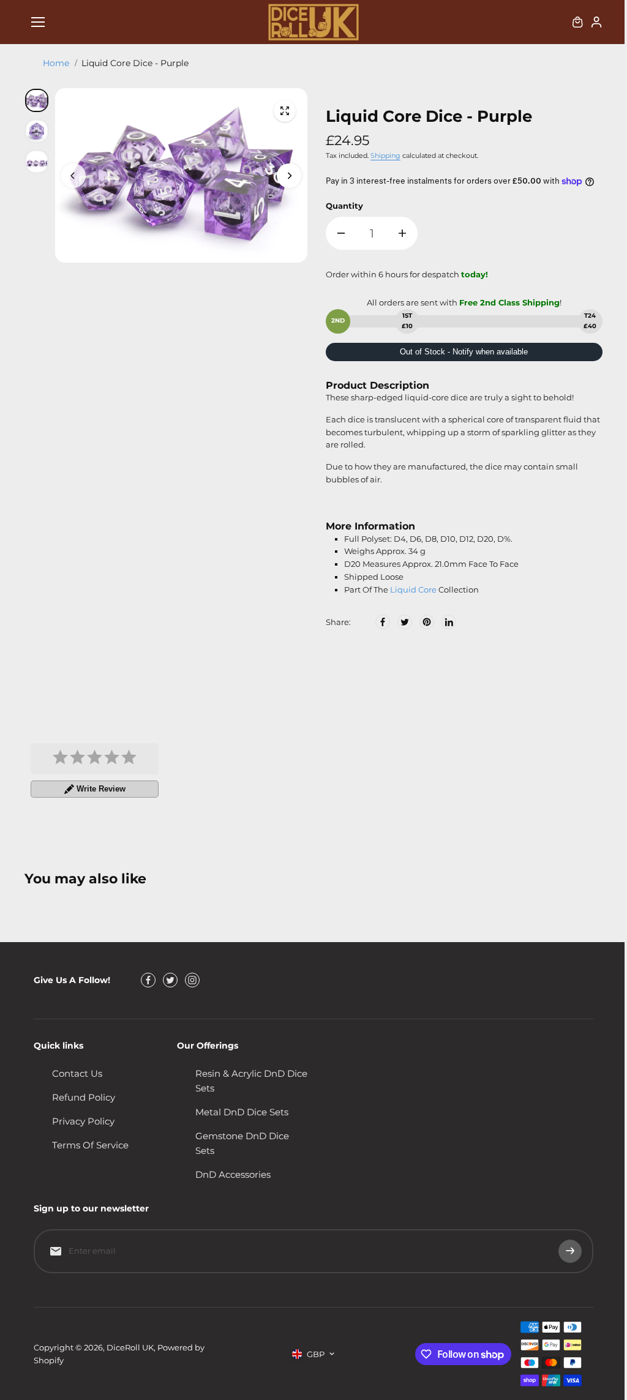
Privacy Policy (83, 1121)
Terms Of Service (90, 1145)
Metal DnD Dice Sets (241, 1112)
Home (56, 63)
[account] (596, 22)
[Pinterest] (426, 622)
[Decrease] (341, 233)
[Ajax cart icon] (577, 22)
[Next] (289, 175)
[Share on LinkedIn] (448, 622)
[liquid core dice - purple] (284, 110)
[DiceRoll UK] (313, 22)
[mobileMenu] (37, 22)
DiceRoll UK (130, 1347)
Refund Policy (83, 1097)
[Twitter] (404, 622)
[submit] (570, 1251)
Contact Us (77, 1073)
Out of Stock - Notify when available (464, 351)
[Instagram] (192, 980)
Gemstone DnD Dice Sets (242, 1143)
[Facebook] (382, 622)
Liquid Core (413, 589)
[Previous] (73, 175)
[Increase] (402, 233)
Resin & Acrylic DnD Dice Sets (251, 1081)
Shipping (385, 155)
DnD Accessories (233, 1174)
